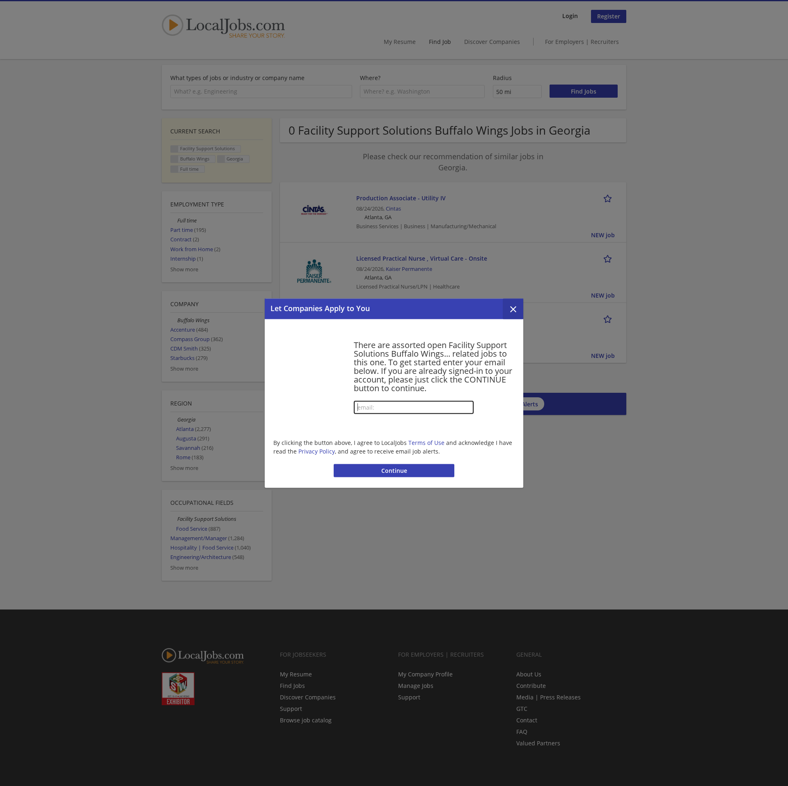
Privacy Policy (316, 451)
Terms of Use (426, 443)
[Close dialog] (513, 308)
